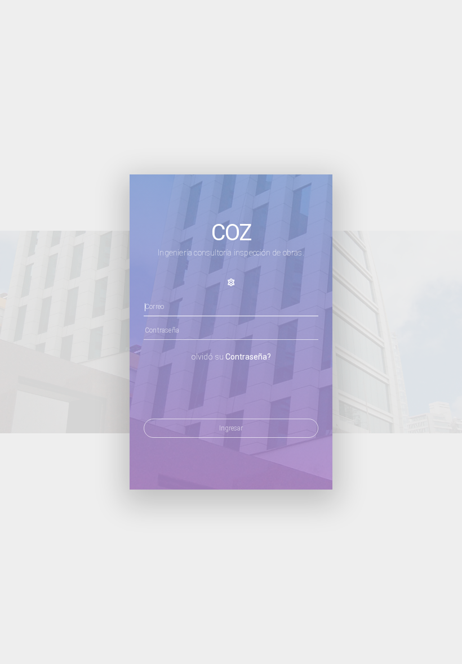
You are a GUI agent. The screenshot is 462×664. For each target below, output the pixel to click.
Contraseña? (248, 356)
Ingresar (231, 428)
